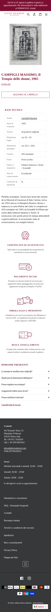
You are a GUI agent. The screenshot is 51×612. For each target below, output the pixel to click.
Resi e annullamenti (13, 542)
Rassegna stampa (12, 520)
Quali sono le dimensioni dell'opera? (16, 378)
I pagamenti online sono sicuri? (14, 391)
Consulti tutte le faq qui (10, 405)
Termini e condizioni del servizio (19, 527)
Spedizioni (9, 535)
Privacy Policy (10, 550)
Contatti (7, 513)
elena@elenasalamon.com (15, 448)
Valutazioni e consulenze (15, 498)
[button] (40, 606)
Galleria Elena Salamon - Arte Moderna (28, 603)
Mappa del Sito (11, 557)
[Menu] (46, 14)
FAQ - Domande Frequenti (16, 505)
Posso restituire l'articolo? (12, 397)
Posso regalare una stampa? (13, 384)
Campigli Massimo (29, 118)
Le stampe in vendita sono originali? (16, 371)
